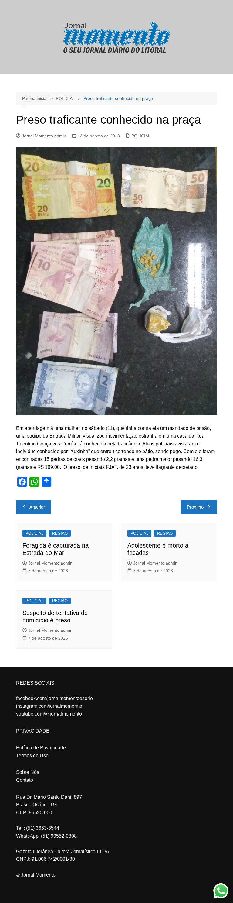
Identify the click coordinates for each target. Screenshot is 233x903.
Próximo (195, 507)
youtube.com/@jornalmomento (49, 713)
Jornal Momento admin (44, 135)
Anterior (37, 507)
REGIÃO (60, 533)
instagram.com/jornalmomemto (49, 706)
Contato (24, 780)
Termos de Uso (32, 755)
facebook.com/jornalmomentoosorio (54, 698)
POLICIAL (140, 135)
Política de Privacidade (41, 747)
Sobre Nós (27, 772)
